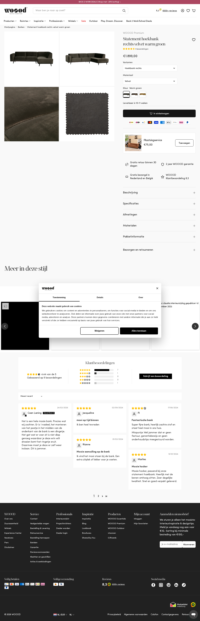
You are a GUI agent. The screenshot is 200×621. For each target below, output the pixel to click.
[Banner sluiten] (157, 288)
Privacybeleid (114, 615)
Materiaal (128, 75)
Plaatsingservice (153, 140)
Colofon (154, 615)
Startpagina (9, 27)
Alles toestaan (139, 331)
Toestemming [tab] (59, 297)
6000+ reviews (170, 11)
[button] (80, 10)
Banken (21, 27)
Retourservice (189, 615)
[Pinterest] (168, 585)
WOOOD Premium (133, 33)
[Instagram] (161, 585)
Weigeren (99, 331)
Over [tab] (141, 297)
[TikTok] (184, 585)
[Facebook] (153, 585)
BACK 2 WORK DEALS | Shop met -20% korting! (99, 2)
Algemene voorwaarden (135, 615)
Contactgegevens (170, 615)
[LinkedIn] (176, 585)
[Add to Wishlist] (194, 40)
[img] (29, 408)
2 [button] (98, 496)
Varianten (128, 62)
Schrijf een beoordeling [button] (155, 376)
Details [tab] (100, 297)
